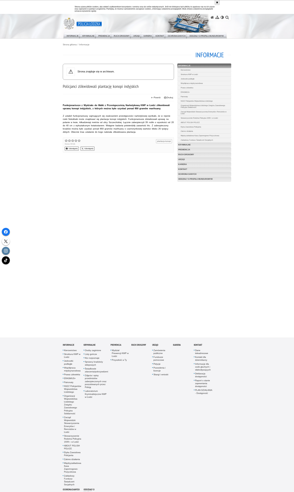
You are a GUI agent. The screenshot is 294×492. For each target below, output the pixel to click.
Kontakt (182, 169)
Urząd (181, 159)
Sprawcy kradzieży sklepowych (94, 364)
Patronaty (184, 96)
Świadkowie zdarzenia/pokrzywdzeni (96, 371)
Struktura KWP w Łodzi (189, 74)
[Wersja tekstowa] (222, 17)
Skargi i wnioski (160, 375)
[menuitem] (72, 35)
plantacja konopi (164, 141)
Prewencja (184, 150)
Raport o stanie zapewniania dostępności (202, 384)
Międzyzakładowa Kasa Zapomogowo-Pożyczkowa (200, 136)
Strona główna (70, 44)
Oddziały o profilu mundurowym (195, 179)
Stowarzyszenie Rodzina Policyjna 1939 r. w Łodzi (199, 118)
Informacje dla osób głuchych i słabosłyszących (203, 368)
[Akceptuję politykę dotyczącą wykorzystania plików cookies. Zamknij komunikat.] (217, 2)
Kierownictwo (185, 70)
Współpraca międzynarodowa (192, 83)
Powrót (157, 97)
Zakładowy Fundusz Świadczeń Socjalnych (197, 140)
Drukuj (170, 97)
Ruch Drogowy (186, 154)
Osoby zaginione (93, 351)
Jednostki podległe (187, 79)
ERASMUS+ (185, 92)
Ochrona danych (187, 174)
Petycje (156, 365)
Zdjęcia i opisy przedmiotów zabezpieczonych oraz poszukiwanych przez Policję (95, 382)
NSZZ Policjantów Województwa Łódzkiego (197, 101)
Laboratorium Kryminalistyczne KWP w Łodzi (95, 395)
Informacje (84, 44)
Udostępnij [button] (73, 149)
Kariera (182, 164)
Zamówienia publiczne (159, 352)
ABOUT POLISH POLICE (190, 122)
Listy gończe (91, 355)
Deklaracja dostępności (201, 376)
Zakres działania (187, 131)
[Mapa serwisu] (217, 17)
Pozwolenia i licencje (159, 370)
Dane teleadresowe (201, 352)
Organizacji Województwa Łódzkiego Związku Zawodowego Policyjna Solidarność (203, 106)
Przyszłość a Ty (119, 361)
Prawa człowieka (187, 88)
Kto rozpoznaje (92, 359)
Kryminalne (184, 145)
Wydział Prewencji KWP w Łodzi (120, 354)
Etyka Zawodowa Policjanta (191, 127)
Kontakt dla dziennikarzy (201, 359)
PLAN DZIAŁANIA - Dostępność (203, 392)
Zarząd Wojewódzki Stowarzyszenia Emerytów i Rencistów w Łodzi (203, 112)
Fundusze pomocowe (158, 359)
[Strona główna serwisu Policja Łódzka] (212, 17)
